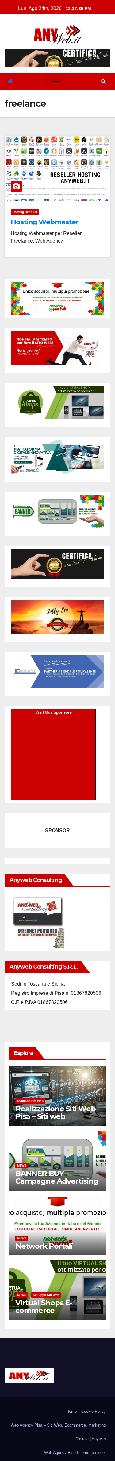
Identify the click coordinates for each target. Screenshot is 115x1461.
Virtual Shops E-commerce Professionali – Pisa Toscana (49, 1314)
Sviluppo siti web (30, 1100)
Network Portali (44, 1246)
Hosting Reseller (25, 212)
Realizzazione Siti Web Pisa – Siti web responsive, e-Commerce (55, 1120)
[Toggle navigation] (56, 81)
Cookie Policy (93, 1411)
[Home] (10, 81)
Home (71, 1411)
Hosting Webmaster (44, 222)
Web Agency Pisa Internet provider (75, 1452)
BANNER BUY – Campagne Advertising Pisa (56, 1181)
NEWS (21, 1165)
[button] (103, 81)
